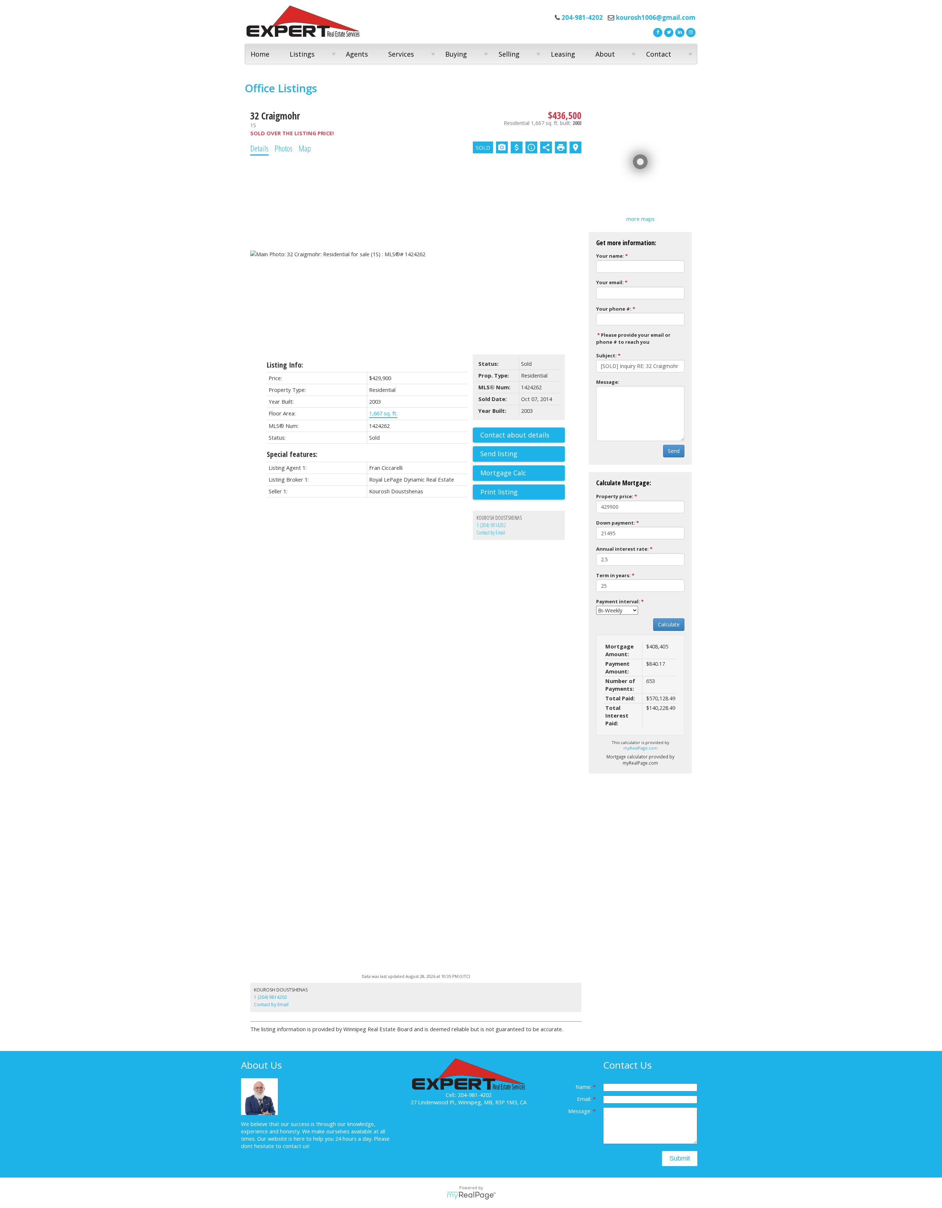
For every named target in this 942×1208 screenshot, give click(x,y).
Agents (357, 54)
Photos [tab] (284, 148)
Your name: (610, 256)
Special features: (292, 454)
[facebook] (656, 31)
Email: (585, 1098)
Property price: (614, 496)
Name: (584, 1086)
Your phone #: (613, 308)
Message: (607, 382)
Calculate (669, 624)
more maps (640, 218)
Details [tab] (259, 148)
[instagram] (689, 31)
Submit (679, 1158)
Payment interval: (618, 601)
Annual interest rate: (622, 549)
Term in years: (613, 575)
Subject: (606, 355)
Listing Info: (285, 365)
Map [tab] (304, 148)
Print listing (499, 491)
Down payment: (615, 522)
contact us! (296, 1146)
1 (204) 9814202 (491, 525)
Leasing (563, 54)
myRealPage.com (640, 748)
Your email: (610, 282)
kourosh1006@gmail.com (655, 17)
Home (260, 54)
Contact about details (514, 434)
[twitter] (667, 31)
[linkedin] (678, 31)
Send (674, 450)
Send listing (498, 453)
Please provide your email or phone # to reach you (633, 338)
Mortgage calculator (522, 473)
